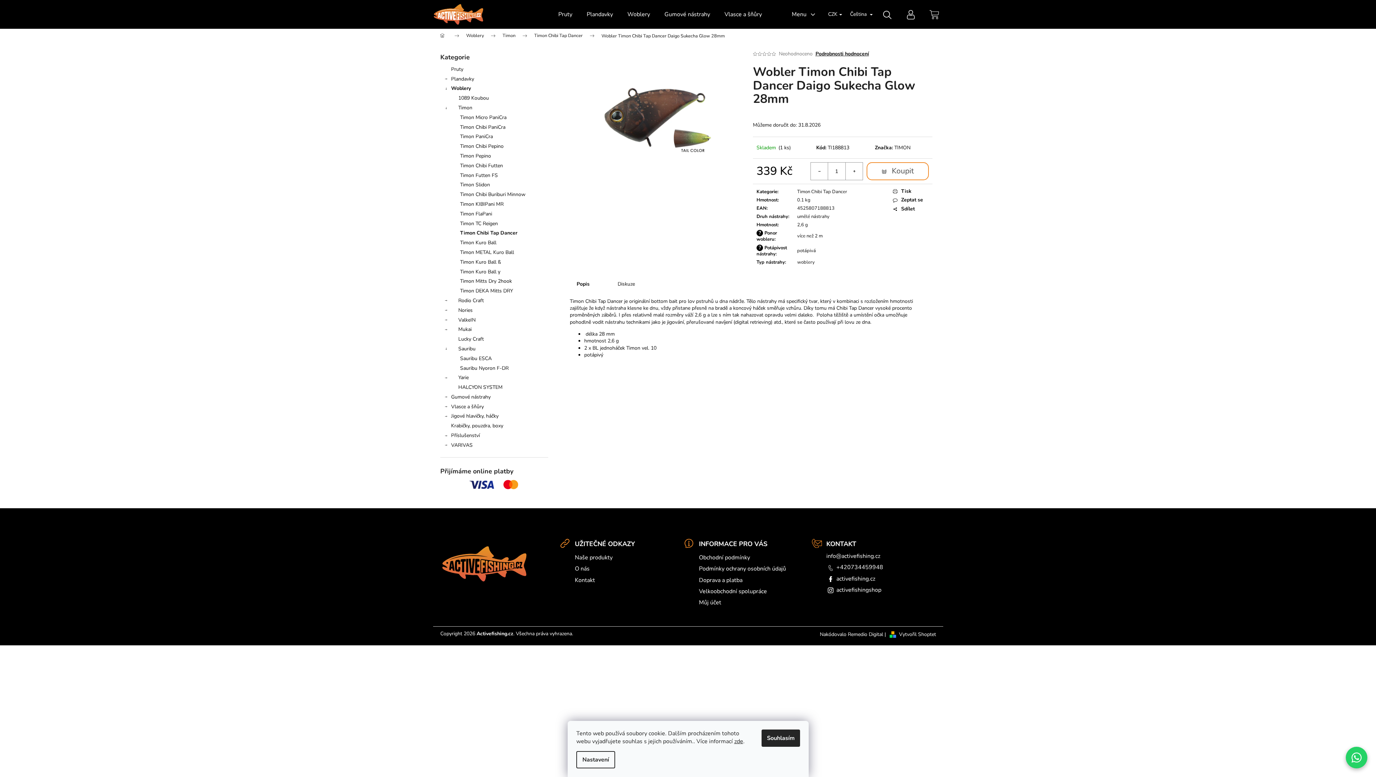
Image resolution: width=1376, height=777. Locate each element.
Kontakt (585, 580)
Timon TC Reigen (479, 223)
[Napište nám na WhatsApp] (1356, 757)
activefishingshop (858, 590)
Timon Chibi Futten (481, 165)
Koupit (903, 171)
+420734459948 (859, 567)
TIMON (902, 147)
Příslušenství (465, 435)
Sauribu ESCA (476, 358)
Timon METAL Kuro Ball (487, 252)
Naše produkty (594, 558)
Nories (465, 310)
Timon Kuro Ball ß (480, 262)
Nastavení (595, 760)
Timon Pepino (475, 156)
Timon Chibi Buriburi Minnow (493, 194)
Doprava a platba (721, 580)
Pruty (457, 69)
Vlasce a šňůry (467, 406)
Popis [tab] (583, 284)
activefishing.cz (855, 579)
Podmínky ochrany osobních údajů (742, 569)
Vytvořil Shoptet (917, 634)
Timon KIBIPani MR (482, 204)
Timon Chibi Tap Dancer (488, 233)
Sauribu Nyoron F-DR (484, 368)
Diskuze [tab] (626, 284)
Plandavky (462, 79)
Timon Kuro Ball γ (480, 271)
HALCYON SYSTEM (480, 387)
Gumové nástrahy (471, 397)
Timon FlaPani (476, 213)
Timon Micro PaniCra (483, 117)
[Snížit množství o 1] (819, 171)
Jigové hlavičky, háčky (475, 416)
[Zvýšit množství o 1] (854, 171)
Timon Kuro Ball (478, 242)
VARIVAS (462, 445)
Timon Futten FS (479, 175)
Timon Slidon (475, 184)
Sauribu (467, 348)
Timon (465, 107)
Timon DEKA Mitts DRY (486, 290)
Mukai (465, 329)
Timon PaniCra (476, 136)
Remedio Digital (865, 634)
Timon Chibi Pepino (482, 146)
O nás (582, 569)
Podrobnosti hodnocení (842, 53)
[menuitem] (565, 14)
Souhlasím (781, 738)
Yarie (463, 377)
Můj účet (710, 602)
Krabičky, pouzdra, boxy (477, 425)
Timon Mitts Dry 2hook (486, 281)
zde (738, 741)
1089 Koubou (473, 98)
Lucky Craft (471, 339)
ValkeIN (467, 320)
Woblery (461, 88)
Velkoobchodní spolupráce (733, 591)
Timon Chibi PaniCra (482, 127)
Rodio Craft (471, 300)
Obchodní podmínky (724, 558)
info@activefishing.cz (853, 556)
